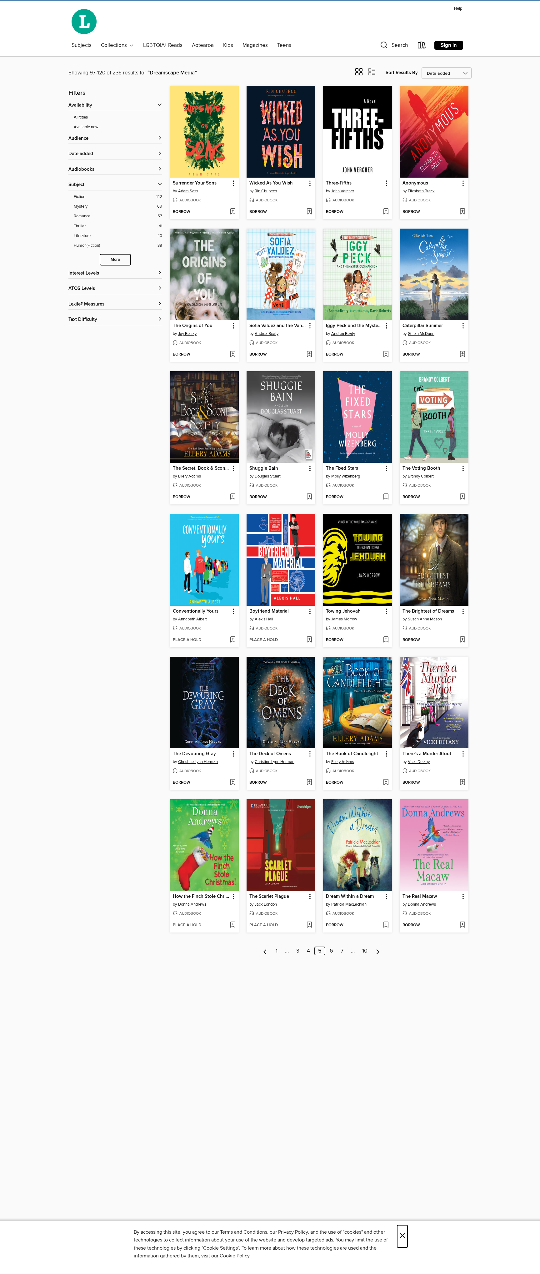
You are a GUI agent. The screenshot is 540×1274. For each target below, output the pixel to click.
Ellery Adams (189, 476)
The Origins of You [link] (192, 326)
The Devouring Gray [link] (194, 754)
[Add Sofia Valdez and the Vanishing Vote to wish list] (309, 355)
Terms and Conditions (243, 1232)
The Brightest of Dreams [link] (428, 611)
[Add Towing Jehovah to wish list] (386, 640)
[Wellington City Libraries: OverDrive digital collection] (84, 21)
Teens (284, 45)
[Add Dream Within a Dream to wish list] (386, 925)
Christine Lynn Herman (198, 761)
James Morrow (344, 619)
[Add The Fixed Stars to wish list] (386, 497)
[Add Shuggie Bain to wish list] (309, 497)
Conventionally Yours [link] (195, 611)
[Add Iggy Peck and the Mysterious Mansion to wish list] (386, 355)
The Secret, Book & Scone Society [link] (201, 468)
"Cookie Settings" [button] (220, 1248)
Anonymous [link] (415, 183)
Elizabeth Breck (421, 191)
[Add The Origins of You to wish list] (233, 355)
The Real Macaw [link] (419, 896)
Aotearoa (203, 45)
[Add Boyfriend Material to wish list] (309, 640)
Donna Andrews (192, 904)
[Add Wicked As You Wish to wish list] (309, 212)
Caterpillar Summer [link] (422, 326)
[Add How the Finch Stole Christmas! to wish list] (233, 925)
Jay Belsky (187, 333)
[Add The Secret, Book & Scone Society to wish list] (233, 497)
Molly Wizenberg (345, 476)
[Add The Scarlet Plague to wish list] (309, 925)
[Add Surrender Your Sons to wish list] (233, 212)
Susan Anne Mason (425, 619)
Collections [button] (115, 45)
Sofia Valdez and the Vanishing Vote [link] (278, 326)
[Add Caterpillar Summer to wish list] (462, 355)
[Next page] (378, 951)
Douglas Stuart (268, 476)
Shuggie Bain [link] (263, 468)
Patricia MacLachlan (349, 904)
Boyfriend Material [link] (269, 611)
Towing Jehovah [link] (343, 611)
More (115, 259)
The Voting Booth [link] (421, 468)
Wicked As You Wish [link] (271, 183)
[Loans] (421, 46)
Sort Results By (402, 73)
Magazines (255, 45)
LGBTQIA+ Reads (162, 45)
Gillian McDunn (421, 333)
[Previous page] (265, 951)
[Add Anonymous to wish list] (462, 212)
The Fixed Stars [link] (342, 468)
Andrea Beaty (266, 333)
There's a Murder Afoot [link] (426, 754)
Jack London (266, 904)
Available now (86, 126)
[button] (393, 46)
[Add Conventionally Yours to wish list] (233, 640)
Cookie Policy (234, 1256)
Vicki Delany (419, 761)
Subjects (82, 45)
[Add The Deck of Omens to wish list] (309, 783)
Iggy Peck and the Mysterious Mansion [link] (354, 326)
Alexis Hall (264, 619)
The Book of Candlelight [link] (352, 754)
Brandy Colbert (421, 476)
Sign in (449, 45)
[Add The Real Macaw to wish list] (462, 925)
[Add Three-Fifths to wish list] (386, 212)
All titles (81, 117)
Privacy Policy (293, 1232)
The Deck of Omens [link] (270, 754)
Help (458, 8)
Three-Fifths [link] (339, 183)
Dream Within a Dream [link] (350, 896)
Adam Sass (188, 191)
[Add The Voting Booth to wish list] (462, 497)
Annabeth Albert (192, 619)
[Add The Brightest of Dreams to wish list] (462, 640)
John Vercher (342, 191)
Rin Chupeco (266, 191)
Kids (228, 45)
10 (365, 951)
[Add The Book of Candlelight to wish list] (386, 783)
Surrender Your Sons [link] (195, 183)
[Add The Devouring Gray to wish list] (233, 783)
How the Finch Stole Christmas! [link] (201, 896)
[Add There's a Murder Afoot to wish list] (462, 783)
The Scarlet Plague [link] (269, 896)
